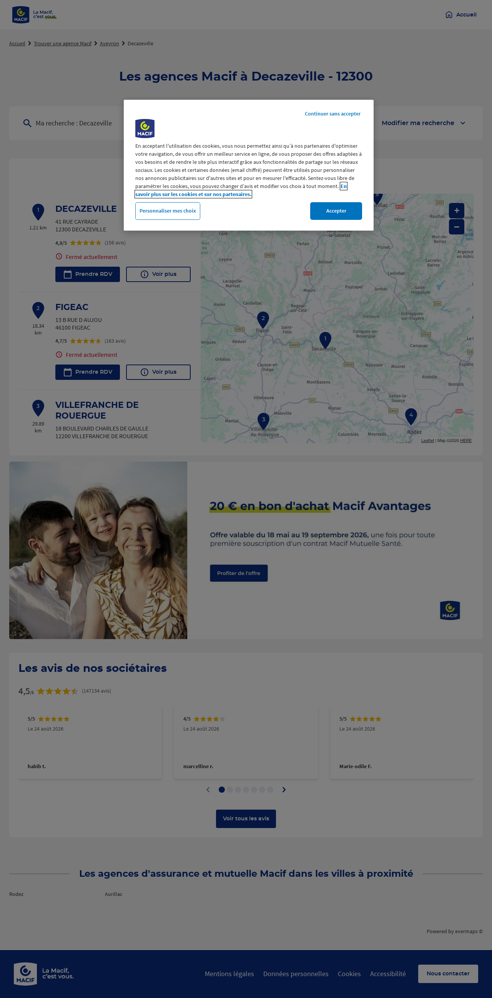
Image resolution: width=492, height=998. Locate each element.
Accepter (336, 210)
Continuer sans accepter (333, 113)
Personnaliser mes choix (168, 210)
